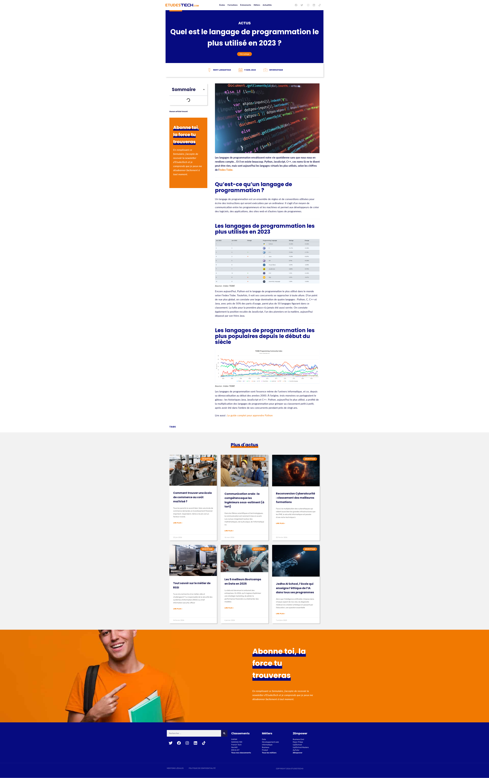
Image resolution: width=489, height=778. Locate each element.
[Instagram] (308, 5)
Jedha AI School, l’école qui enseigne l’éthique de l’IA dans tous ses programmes (295, 588)
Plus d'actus (244, 445)
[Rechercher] (224, 733)
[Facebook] (296, 5)
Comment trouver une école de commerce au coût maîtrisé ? (192, 497)
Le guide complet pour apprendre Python (250, 415)
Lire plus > (177, 523)
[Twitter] (301, 5)
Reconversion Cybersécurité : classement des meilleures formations (295, 498)
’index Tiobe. (226, 170)
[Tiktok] (319, 5)
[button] (204, 89)
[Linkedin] (313, 5)
